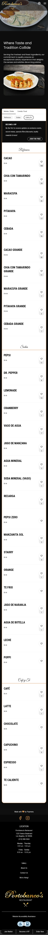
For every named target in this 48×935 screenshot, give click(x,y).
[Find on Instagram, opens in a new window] (28, 819)
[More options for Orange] (41, 573)
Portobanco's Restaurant (24, 898)
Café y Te (29, 117)
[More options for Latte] (41, 709)
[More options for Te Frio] (41, 591)
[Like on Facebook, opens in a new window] (20, 819)
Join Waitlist (8, 932)
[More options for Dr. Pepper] (41, 376)
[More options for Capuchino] (41, 748)
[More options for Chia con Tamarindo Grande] (41, 271)
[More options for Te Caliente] (41, 783)
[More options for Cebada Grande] (41, 327)
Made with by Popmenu (18, 811)
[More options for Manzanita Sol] (41, 538)
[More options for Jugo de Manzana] (41, 447)
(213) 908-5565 (24, 839)
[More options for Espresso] (41, 766)
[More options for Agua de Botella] (41, 626)
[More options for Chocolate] (41, 727)
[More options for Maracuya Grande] (41, 292)
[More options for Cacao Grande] (41, 253)
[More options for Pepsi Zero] (41, 521)
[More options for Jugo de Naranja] (41, 608)
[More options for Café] (41, 692)
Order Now (40, 932)
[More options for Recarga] (41, 499)
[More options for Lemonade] (41, 394)
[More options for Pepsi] (41, 358)
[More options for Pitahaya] (41, 214)
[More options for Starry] (41, 555)
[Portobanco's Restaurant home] (12, 6)
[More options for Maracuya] (41, 197)
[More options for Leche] (41, 643)
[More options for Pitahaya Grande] (41, 309)
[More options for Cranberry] (41, 411)
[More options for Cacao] (41, 161)
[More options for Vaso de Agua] (41, 429)
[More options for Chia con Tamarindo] (41, 179)
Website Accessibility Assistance (24, 916)
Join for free (35, 139)
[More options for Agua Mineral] (41, 464)
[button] (24, 163)
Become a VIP (24, 932)
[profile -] (39, 3)
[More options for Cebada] (41, 232)
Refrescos (7, 117)
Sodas (18, 117)
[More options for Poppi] (41, 661)
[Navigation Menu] (44, 3)
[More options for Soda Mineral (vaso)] (41, 482)
